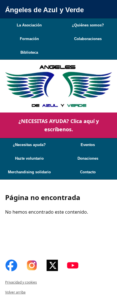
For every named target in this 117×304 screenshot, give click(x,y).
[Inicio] (58, 86)
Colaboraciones (88, 39)
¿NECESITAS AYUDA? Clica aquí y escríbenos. (58, 125)
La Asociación (29, 25)
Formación (29, 39)
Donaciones (88, 158)
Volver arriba (15, 292)
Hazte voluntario (29, 158)
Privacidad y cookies (21, 282)
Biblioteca (29, 52)
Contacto (88, 172)
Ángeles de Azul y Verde (44, 10)
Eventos (88, 145)
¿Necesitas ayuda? (29, 145)
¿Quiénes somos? (88, 25)
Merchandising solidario (29, 172)
